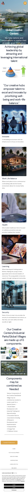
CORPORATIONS (14, 460)
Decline (14, 487)
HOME (14, 448)
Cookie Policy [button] (18, 479)
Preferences (14, 490)
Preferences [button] (22, 481)
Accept (14, 484)
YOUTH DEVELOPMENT (14, 452)
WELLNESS (14, 468)
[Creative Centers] (3, 3)
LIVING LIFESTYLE (14, 464)
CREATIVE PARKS (14, 456)
